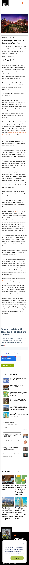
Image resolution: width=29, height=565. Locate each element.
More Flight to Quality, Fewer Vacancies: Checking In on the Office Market (19, 414)
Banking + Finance (7, 8)
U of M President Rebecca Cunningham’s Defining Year (18, 399)
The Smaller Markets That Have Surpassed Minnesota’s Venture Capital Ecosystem (18, 407)
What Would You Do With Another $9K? (17, 386)
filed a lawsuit (6, 281)
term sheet (9, 309)
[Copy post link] (13, 60)
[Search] (23, 3)
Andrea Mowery (7, 456)
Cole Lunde (6, 436)
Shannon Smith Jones (9, 442)
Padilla (5, 428)
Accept (17, 558)
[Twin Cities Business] (18, 539)
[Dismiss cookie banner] (23, 544)
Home (2, 7)
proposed (16, 211)
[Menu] (25, 3)
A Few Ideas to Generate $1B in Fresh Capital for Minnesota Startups (19, 393)
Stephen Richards (8, 449)
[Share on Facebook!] (5, 60)
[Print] (10, 60)
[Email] (8, 60)
